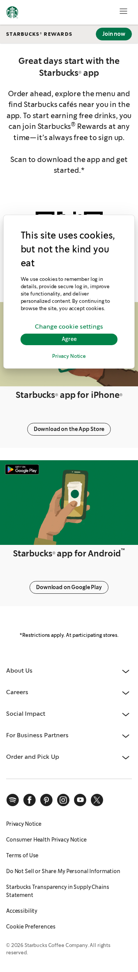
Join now (113, 33)
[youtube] (80, 800)
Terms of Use (22, 855)
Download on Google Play (69, 587)
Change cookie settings (69, 327)
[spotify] (12, 800)
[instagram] (63, 800)
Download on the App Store (69, 429)
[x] (97, 800)
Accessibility (21, 910)
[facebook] (29, 800)
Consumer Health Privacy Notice (46, 839)
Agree (69, 339)
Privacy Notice (69, 356)
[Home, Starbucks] (12, 13)
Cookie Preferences (31, 926)
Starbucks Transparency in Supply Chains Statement (57, 891)
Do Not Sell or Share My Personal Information (63, 871)
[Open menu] (123, 11)
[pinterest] (46, 800)
